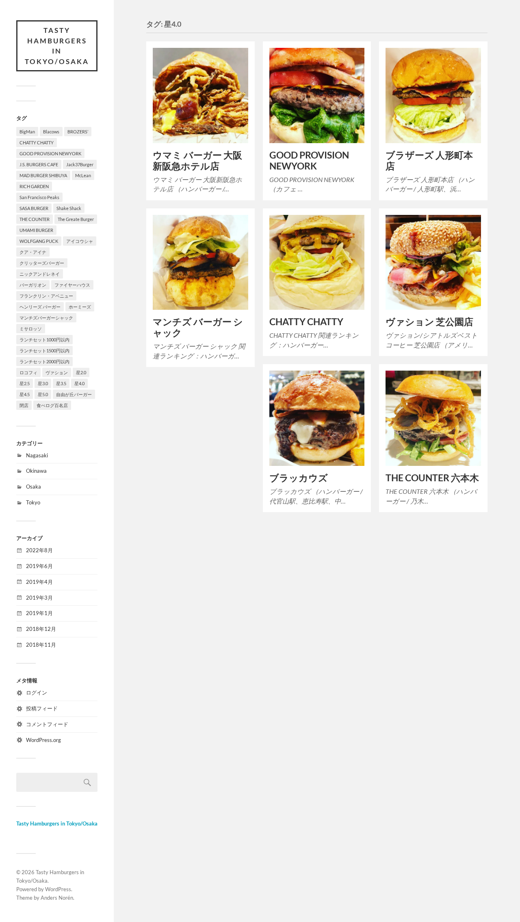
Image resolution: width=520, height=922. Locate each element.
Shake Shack (68, 208)
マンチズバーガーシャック (46, 317)
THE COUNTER (35, 219)
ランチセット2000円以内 (44, 361)
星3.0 (43, 383)
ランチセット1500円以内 (44, 350)
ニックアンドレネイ (40, 274)
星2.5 (25, 383)
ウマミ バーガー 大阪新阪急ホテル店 (197, 161)
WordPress (58, 889)
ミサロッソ (31, 328)
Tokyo (33, 502)
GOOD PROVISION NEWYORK (50, 153)
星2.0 (81, 372)
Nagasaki (37, 455)
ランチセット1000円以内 (44, 339)
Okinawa (36, 470)
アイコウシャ (79, 241)
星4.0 (79, 383)
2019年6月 (39, 566)
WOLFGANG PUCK (39, 241)
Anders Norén (57, 897)
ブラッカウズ (298, 477)
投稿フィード (42, 708)
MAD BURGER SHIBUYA (43, 175)
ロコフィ (28, 372)
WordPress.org (43, 740)
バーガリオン (33, 284)
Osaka (33, 486)
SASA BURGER (34, 208)
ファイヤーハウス (72, 284)
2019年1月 (39, 613)
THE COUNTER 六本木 (432, 477)
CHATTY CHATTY (37, 142)
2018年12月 (41, 629)
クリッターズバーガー (42, 263)
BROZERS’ (77, 131)
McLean (83, 175)
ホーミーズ (80, 306)
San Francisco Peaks (39, 197)
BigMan (27, 131)
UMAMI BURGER (36, 230)
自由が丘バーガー (74, 394)
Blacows (51, 131)
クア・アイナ (33, 252)
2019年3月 (39, 597)
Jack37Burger (79, 164)
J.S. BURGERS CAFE (39, 164)
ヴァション (57, 372)
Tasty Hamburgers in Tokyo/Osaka (57, 46)
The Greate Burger (76, 219)
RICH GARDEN (34, 186)
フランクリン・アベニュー (46, 295)
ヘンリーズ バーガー (40, 306)
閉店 (24, 405)
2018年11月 (41, 644)
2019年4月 (39, 582)
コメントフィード (47, 724)
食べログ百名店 (52, 405)
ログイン (36, 692)
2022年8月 (39, 550)
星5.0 (43, 394)
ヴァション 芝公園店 (429, 321)
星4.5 (25, 394)
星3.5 (61, 383)
